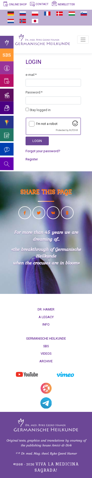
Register (32, 159)
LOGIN (37, 141)
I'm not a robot (46, 124)
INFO (46, 324)
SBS (7, 55)
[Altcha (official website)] (75, 125)
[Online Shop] (7, 80)
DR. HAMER (46, 309)
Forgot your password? (43, 151)
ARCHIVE (46, 361)
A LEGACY (46, 317)
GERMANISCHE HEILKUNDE (46, 338)
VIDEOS (46, 353)
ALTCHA (73, 130)
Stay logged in (40, 110)
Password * (34, 92)
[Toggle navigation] (83, 39)
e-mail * (31, 75)
